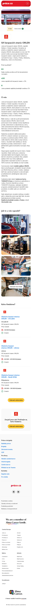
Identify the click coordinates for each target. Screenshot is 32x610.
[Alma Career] (16, 592)
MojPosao (19, 556)
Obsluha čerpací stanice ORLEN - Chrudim (10, 317)
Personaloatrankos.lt (7, 570)
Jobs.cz (4, 533)
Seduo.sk (19, 540)
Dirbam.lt (4, 563)
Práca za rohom (6, 542)
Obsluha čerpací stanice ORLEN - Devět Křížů (10, 376)
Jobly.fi (3, 583)
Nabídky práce (6, 443)
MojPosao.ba (20, 559)
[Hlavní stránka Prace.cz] (8, 4)
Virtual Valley (20, 566)
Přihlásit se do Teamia (8, 467)
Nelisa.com (5, 549)
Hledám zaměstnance (8, 459)
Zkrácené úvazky (7, 449)
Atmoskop (4, 547)
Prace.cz (4, 540)
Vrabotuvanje (20, 561)
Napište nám (5, 474)
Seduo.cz (19, 537)
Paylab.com (20, 547)
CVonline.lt (4, 556)
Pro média (4, 477)
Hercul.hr (19, 563)
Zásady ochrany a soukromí (9, 503)
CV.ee (3, 561)
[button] (13, 491)
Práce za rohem (6, 544)
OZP (2, 452)
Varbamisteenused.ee (7, 575)
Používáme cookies (7, 501)
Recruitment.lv (5, 573)
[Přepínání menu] (27, 3)
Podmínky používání (7, 506)
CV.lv (3, 559)
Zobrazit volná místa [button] (16, 400)
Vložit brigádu (5, 461)
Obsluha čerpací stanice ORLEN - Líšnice (10, 347)
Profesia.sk (5, 535)
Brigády (3, 446)
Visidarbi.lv (4, 566)
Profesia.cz (5, 537)
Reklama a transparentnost (9, 508)
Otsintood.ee (5, 568)
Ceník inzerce (5, 464)
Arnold (18, 533)
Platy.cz (19, 542)
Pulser (18, 568)
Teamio (19, 535)
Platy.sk (19, 544)
